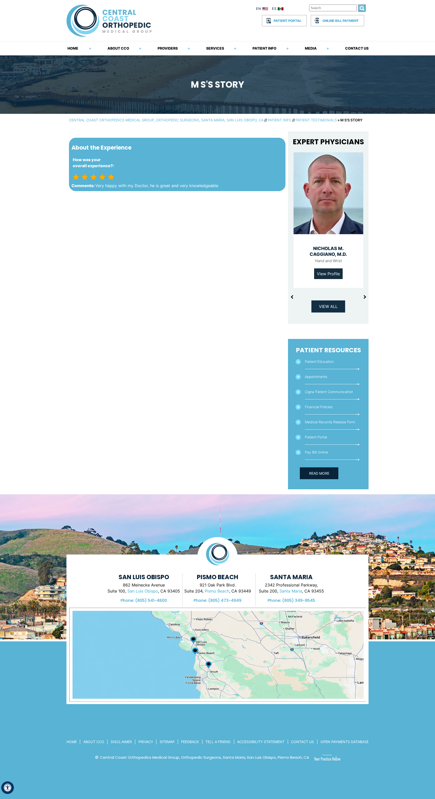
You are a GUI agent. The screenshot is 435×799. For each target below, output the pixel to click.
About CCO (118, 48)
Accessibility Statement (260, 742)
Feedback (190, 742)
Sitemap (167, 742)
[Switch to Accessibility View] (7, 787)
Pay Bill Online (316, 452)
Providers (168, 48)
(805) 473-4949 (224, 600)
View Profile (328, 273)
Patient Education (319, 361)
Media (311, 48)
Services (215, 48)
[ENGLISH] (262, 10)
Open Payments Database (344, 742)
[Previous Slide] (291, 297)
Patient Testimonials (316, 120)
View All (328, 306)
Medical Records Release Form (330, 422)
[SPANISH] (280, 9)
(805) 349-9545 (298, 600)
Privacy (145, 742)
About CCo (93, 742)
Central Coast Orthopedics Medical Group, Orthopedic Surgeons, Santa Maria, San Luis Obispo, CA (166, 120)
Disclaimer (121, 742)
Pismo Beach (217, 591)
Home (72, 48)
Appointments (316, 376)
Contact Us (357, 48)
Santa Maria (290, 591)
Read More (319, 473)
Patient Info (264, 48)
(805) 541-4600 (151, 600)
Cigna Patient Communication (329, 392)
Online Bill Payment (340, 21)
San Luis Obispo (142, 591)
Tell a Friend (218, 742)
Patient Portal (287, 21)
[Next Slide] (364, 297)
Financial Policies (319, 407)
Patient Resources (328, 350)
